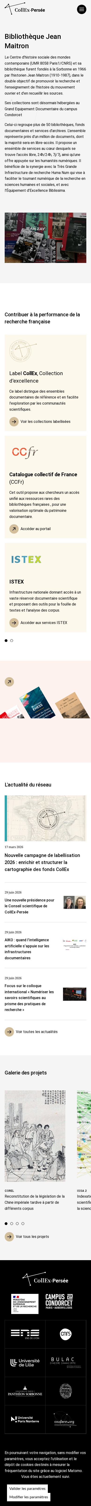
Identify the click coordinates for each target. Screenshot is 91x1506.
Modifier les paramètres (28, 1497)
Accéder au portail (36, 529)
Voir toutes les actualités (37, 1032)
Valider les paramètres (27, 1489)
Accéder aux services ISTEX (44, 622)
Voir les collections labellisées (45, 421)
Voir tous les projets (32, 1236)
